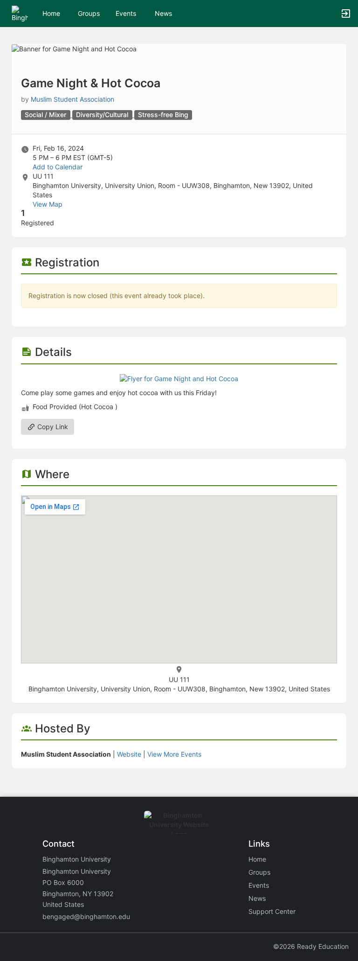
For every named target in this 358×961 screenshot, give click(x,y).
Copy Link (51, 427)
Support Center (272, 911)
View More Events (174, 754)
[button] (19, 13)
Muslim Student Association (72, 99)
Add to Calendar (58, 167)
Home (257, 859)
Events (126, 13)
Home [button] (51, 13)
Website (129, 754)
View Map (47, 204)
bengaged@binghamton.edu (86, 916)
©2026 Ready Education (311, 946)
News (163, 13)
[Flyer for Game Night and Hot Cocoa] (179, 378)
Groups (89, 13)
